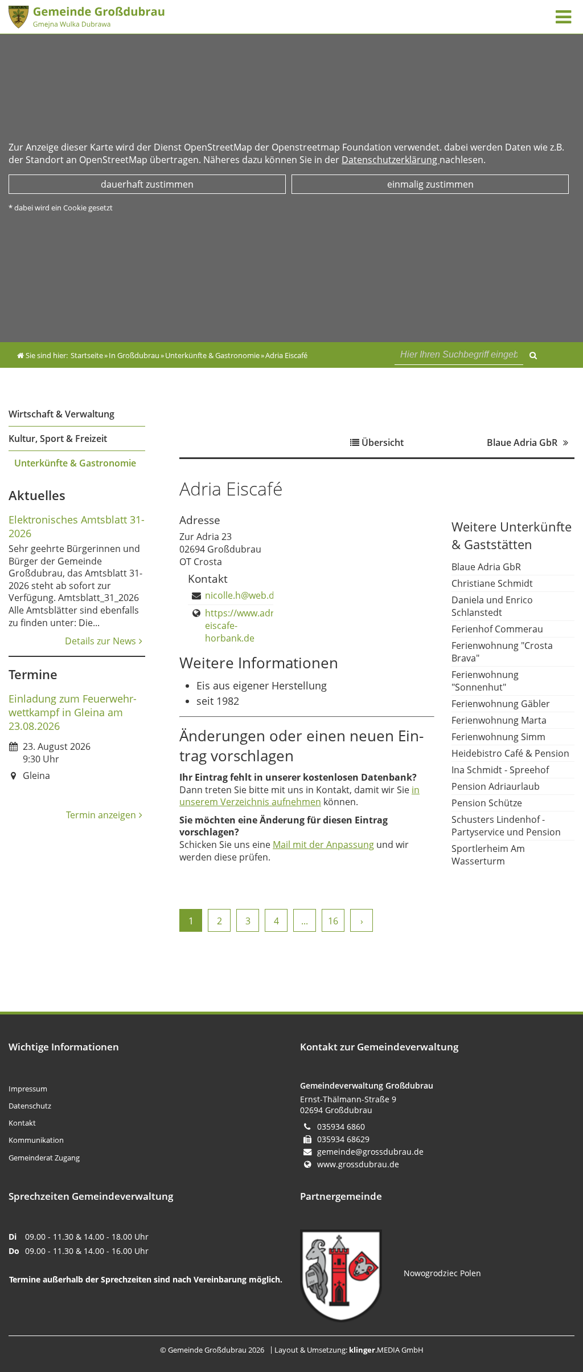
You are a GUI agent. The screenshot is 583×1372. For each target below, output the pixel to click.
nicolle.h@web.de (242, 595)
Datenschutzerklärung (391, 159)
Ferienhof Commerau (497, 629)
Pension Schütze (486, 803)
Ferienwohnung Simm (498, 736)
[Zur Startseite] (149, 17)
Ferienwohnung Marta (499, 720)
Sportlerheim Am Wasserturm (488, 854)
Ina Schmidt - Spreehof (500, 770)
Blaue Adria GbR (486, 567)
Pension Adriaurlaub (495, 786)
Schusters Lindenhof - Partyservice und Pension (506, 825)
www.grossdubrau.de (358, 1164)
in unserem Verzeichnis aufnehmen (299, 796)
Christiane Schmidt (492, 583)
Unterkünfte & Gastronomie (75, 463)
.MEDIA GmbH (386, 1350)
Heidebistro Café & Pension (510, 753)
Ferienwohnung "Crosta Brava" (502, 651)
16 (333, 921)
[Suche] (533, 353)
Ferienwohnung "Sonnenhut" (485, 680)
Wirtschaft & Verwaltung (61, 414)
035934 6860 (341, 1126)
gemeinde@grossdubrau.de (370, 1151)
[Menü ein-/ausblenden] (563, 16)
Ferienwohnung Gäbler (500, 703)
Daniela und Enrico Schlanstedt (492, 606)
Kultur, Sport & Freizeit (58, 438)
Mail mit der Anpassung (323, 844)
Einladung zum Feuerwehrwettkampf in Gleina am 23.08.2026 (73, 712)
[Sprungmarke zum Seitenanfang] (541, 1316)
